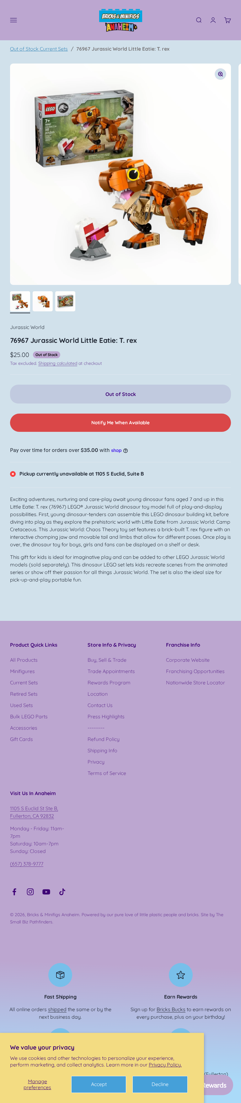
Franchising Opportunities (195, 671)
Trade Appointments (111, 671)
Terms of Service (107, 773)
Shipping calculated (57, 363)
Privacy (96, 762)
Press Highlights (106, 716)
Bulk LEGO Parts (29, 716)
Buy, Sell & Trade (107, 660)
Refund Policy (104, 739)
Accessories (23, 728)
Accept (99, 1084)
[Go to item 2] (43, 302)
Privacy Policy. (165, 1064)
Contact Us (100, 705)
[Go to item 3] (65, 302)
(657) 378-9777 (26, 864)
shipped (57, 1009)
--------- (96, 728)
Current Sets (24, 682)
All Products (24, 660)
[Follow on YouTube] (46, 892)
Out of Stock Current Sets (39, 49)
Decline (160, 1084)
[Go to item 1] (20, 302)
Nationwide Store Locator (195, 682)
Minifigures (22, 671)
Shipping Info (102, 750)
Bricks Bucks (171, 1009)
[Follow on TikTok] (62, 892)
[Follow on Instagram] (30, 892)
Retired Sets (24, 694)
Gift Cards (21, 739)
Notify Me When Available (120, 423)
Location (98, 694)
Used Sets (21, 705)
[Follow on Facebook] (14, 892)
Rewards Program (109, 682)
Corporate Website (188, 660)
